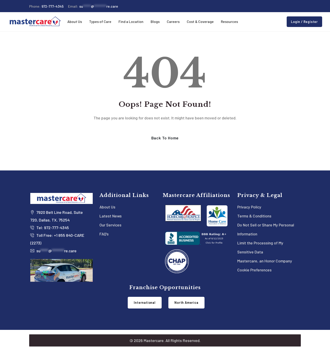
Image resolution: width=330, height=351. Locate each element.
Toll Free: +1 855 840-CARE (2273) (57, 239)
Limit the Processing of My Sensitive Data (260, 247)
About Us (107, 206)
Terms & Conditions (254, 215)
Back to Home (165, 137)
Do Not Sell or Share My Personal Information (265, 229)
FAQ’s (104, 233)
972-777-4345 (46, 6)
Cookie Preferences (254, 269)
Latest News (110, 215)
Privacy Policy (249, 206)
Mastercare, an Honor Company (264, 260)
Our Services (110, 224)
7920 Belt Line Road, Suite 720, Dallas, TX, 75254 (56, 216)
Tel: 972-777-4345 (52, 227)
